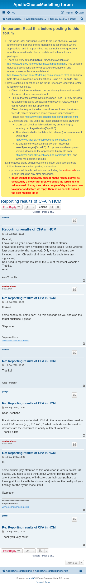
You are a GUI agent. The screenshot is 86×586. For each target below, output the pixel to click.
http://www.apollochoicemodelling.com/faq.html (51, 116)
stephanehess (9, 286)
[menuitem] (11, 12)
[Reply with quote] (74, 220)
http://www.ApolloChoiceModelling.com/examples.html (38, 75)
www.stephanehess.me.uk (15, 340)
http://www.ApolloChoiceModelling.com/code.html (44, 139)
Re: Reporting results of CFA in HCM (29, 298)
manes (5, 217)
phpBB (32, 578)
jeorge (5, 391)
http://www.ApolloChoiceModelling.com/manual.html (36, 63)
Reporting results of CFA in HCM (31, 201)
